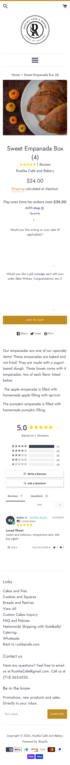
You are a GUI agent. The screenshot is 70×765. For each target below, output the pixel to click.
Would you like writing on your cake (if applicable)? (35, 232)
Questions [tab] (37, 496)
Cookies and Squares (19, 596)
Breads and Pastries (18, 602)
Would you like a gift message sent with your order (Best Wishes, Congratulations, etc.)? (35, 276)
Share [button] (13, 547)
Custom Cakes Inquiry (20, 614)
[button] (55, 547)
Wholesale (11, 638)
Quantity (35, 213)
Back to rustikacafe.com (21, 644)
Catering (10, 632)
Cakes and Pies (15, 591)
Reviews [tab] (13, 496)
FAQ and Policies (16, 620)
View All (9, 608)
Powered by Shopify (35, 741)
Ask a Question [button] (37, 483)
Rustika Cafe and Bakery (47, 736)
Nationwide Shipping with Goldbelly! (32, 626)
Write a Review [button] (37, 474)
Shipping (17, 188)
